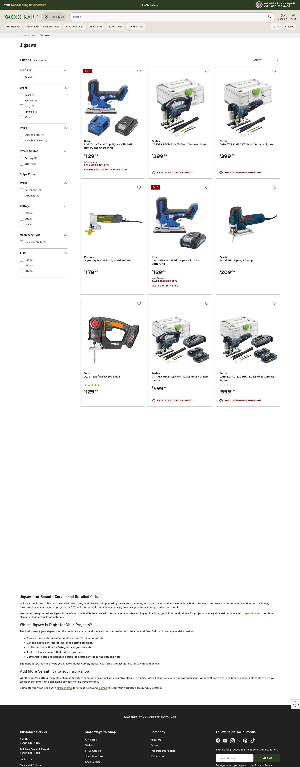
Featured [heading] (26, 70)
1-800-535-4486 (30, 752)
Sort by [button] (257, 60)
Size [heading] (23, 252)
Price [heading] (23, 127)
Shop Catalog (93, 762)
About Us (156, 739)
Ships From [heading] (27, 174)
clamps (102, 688)
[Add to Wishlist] (139, 71)
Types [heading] (23, 182)
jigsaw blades (252, 613)
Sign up (267, 757)
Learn (275, 26)
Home (23, 35)
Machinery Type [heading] (30, 235)
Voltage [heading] (25, 206)
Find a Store (158, 756)
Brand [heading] (24, 87)
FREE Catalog (93, 750)
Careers (155, 745)
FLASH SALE (150, 4)
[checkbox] (21, 77)
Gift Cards (91, 739)
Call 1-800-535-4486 (277, 6)
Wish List (90, 745)
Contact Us (26, 759)
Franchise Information (163, 750)
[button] (266, 60)
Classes (289, 26)
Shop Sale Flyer (94, 756)
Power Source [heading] (29, 151)
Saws (33, 35)
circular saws (64, 688)
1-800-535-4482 (30, 742)
